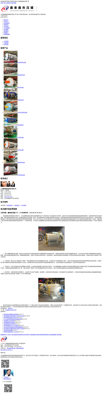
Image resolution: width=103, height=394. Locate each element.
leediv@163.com (8, 196)
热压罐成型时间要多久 (10, 322)
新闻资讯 (6, 24)
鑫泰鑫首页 (4, 334)
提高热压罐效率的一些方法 (11, 331)
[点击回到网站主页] (4, 342)
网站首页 (6, 20)
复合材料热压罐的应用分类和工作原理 (14, 328)
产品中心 (6, 21)
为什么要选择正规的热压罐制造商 (13, 319)
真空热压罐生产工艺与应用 (11, 325)
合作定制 (6, 26)
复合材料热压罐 (8, 330)
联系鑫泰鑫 (7, 34)
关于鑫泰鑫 (7, 28)
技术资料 (6, 44)
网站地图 (13, 3)
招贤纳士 (6, 32)
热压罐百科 (7, 23)
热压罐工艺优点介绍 (10, 310)
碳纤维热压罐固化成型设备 (11, 314)
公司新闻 (6, 41)
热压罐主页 (10, 205)
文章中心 (10, 308)
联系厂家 (3, 3)
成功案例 (6, 31)
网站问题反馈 (7, 378)
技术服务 (6, 29)
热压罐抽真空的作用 (9, 323)
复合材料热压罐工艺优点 (10, 317)
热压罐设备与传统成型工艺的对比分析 (14, 316)
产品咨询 (6, 377)
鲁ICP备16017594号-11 (7, 349)
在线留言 (8, 3)
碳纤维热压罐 (20, 348)
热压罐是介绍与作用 (9, 320)
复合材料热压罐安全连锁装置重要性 (13, 327)
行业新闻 (6, 43)
